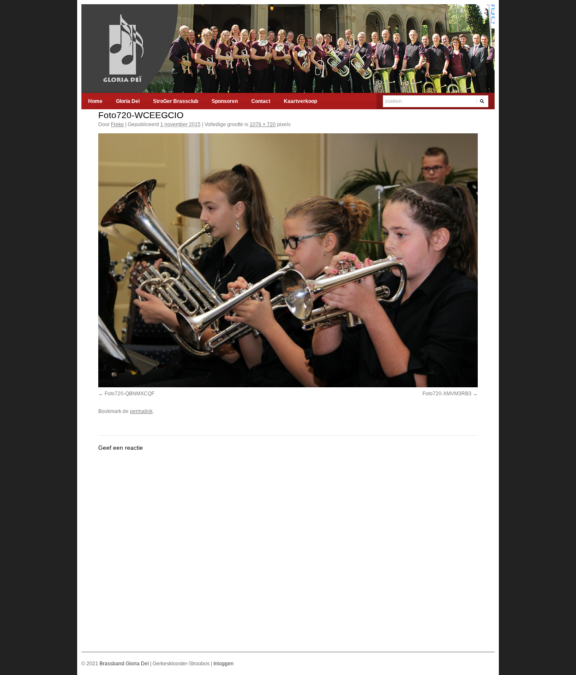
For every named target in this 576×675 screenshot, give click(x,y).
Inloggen (223, 664)
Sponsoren (225, 101)
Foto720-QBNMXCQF (129, 394)
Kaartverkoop (300, 101)
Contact (260, 101)
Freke (117, 124)
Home (95, 101)
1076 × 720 (263, 124)
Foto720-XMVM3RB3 (447, 394)
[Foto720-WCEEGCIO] (288, 260)
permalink (141, 411)
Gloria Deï (128, 101)
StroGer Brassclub (175, 101)
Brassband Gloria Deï (125, 664)
